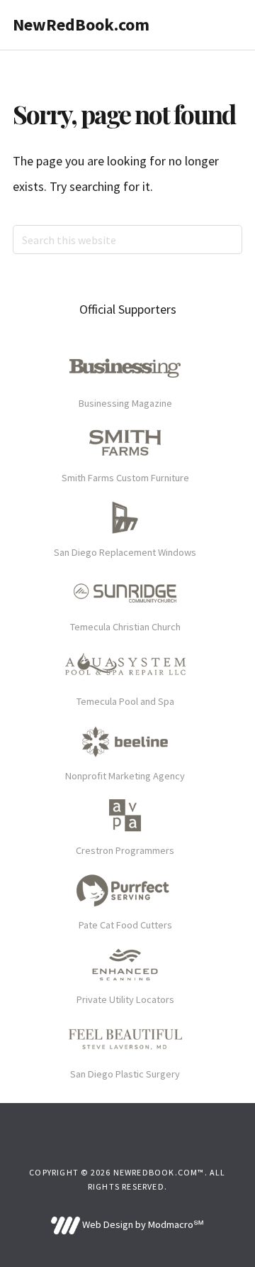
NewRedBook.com (81, 24)
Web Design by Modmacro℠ (141, 1224)
